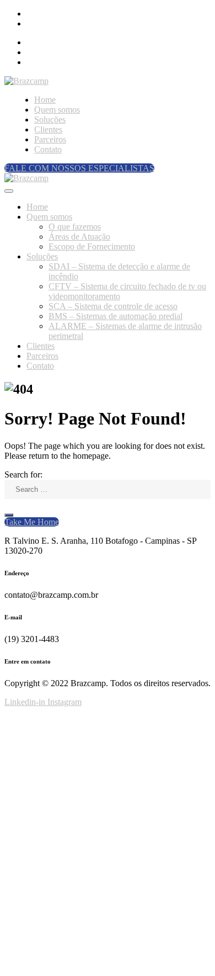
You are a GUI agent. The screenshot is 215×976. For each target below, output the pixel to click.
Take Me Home (31, 522)
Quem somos (57, 109)
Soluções (50, 119)
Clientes (48, 129)
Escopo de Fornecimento (92, 246)
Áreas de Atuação (79, 236)
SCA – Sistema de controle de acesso (113, 306)
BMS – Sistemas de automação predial (115, 316)
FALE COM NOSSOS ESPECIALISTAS (79, 168)
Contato (48, 149)
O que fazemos (75, 226)
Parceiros (50, 139)
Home (45, 99)
